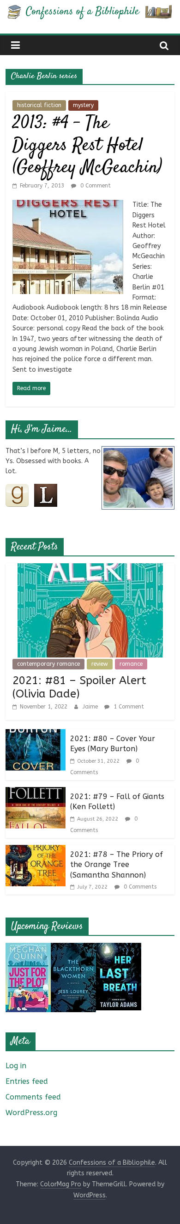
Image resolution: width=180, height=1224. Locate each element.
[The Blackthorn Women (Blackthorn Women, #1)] (73, 948)
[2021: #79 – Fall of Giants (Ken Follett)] (36, 792)
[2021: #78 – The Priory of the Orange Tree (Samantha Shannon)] (36, 850)
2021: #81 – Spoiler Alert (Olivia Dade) (79, 687)
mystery (83, 105)
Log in (16, 1065)
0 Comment (94, 185)
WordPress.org (31, 1112)
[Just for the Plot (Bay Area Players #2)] (28, 948)
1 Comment (128, 706)
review (99, 664)
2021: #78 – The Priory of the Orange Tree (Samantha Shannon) (116, 864)
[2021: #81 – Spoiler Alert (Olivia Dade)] (90, 569)
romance (131, 664)
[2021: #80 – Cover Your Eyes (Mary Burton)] (36, 735)
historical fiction (39, 105)
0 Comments (139, 887)
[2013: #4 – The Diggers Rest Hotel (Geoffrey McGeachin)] (67, 205)
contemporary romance (48, 664)
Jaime (91, 706)
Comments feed (33, 1097)
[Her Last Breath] (118, 948)
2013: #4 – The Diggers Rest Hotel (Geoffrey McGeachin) (87, 146)
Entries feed (27, 1081)
